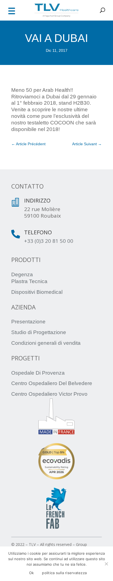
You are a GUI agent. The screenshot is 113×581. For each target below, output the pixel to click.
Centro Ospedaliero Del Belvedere (51, 383)
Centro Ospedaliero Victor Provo (49, 394)
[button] (11, 10)
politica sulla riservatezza (64, 573)
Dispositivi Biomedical (37, 292)
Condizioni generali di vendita (46, 343)
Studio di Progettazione (38, 332)
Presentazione (28, 321)
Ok (31, 573)
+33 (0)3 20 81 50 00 (48, 240)
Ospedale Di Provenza (38, 373)
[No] (106, 563)
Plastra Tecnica (29, 281)
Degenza (22, 274)
